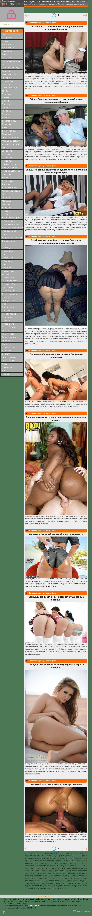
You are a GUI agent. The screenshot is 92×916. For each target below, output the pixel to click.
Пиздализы (7, 251)
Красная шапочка (11, 171)
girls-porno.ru (33, 905)
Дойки (5, 128)
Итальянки (7, 158)
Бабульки (6, 58)
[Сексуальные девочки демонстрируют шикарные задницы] (56, 622)
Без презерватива (11, 61)
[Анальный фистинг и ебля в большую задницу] (56, 810)
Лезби (5, 178)
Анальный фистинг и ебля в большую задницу (56, 785)
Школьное (7, 367)
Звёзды (5, 148)
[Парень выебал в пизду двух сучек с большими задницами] (56, 379)
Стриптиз (6, 321)
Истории (6, 154)
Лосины (6, 184)
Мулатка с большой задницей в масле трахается (56, 534)
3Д (3, 34)
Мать (4, 194)
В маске (6, 84)
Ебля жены (7, 134)
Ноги (4, 234)
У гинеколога (8, 347)
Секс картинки (9, 294)
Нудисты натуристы (12, 238)
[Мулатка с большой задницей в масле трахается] (56, 557)
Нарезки (6, 211)
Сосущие (6, 311)
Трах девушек (9, 337)
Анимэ (5, 54)
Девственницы (9, 121)
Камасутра (7, 161)
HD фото (6, 38)
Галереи (6, 104)
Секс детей (7, 287)
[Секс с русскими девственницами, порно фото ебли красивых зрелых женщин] (11, 5)
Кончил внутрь (9, 164)
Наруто (5, 214)
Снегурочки (8, 307)
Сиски (5, 304)
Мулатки (6, 204)
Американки (8, 48)
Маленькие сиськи (11, 191)
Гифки (5, 108)
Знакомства (8, 151)
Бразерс (6, 71)
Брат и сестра (9, 74)
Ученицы (6, 351)
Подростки (7, 258)
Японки (5, 374)
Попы (4, 264)
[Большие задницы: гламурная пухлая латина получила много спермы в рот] (56, 195)
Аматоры (6, 44)
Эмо (4, 371)
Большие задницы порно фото (42, 22)
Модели (6, 198)
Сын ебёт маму (9, 327)
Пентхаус (6, 248)
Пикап (5, 254)
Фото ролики (8, 361)
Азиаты (5, 41)
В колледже (8, 81)
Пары (4, 244)
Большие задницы (11, 68)
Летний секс (8, 181)
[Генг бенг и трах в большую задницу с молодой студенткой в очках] (56, 52)
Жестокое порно (10, 144)
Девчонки (7, 124)
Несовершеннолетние (13, 228)
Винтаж (6, 98)
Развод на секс (9, 281)
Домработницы (9, 131)
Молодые (6, 201)
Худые (5, 364)
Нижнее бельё (9, 231)
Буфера (6, 78)
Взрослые (7, 94)
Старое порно (9, 314)
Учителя (6, 354)
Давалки (6, 118)
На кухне (6, 208)
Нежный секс (8, 221)
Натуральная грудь (11, 218)
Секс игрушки (9, 291)
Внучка (5, 101)
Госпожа (6, 111)
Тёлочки (6, 344)
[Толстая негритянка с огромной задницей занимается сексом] (56, 468)
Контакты (43, 896)
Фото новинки (9, 357)
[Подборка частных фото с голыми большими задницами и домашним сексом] (56, 286)
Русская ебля (8, 284)
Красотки (7, 174)
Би (3, 64)
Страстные (7, 317)
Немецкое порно (10, 224)
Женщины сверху (11, 141)
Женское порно (10, 138)
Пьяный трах (8, 277)
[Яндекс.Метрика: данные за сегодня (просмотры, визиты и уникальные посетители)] (81, 911)
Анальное (7, 51)
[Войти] (11, 14)
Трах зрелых (8, 341)
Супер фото (8, 324)
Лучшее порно (9, 188)
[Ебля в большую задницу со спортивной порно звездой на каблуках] (56, 125)
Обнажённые (8, 241)
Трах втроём (8, 334)
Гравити (6, 114)
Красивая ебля (9, 168)
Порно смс (7, 268)
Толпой (5, 331)
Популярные (8, 261)
